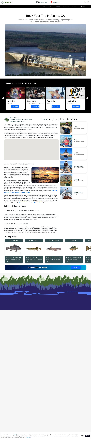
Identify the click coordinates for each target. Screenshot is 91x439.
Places (58, 6)
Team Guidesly (14, 118)
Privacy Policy (28, 437)
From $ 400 (15, 106)
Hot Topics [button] (74, 6)
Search (76, 267)
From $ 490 (76, 106)
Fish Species (51, 6)
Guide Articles (65, 6)
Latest (38, 6)
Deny (82, 435)
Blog (44, 6)
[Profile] (88, 2)
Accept (87, 435)
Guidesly (15, 434)
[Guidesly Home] (7, 2)
